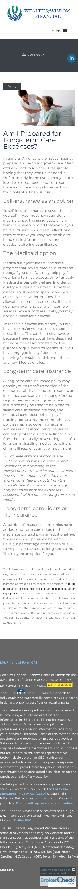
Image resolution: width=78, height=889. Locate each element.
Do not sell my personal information (44, 803)
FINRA (18, 820)
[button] (59, 30)
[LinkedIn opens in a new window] (71, 61)
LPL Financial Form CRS (18, 662)
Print (12, 86)
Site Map (7, 870)
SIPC (27, 820)
